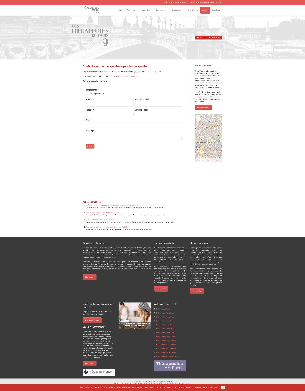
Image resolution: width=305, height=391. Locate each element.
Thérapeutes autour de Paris (167, 356)
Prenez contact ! (203, 108)
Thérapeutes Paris (163, 309)
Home (120, 10)
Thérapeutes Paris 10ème (166, 329)
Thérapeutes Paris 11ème (165, 333)
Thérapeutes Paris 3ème (165, 317)
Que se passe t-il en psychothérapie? (101, 220)
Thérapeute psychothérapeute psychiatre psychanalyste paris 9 (112, 205)
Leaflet (208, 159)
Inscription (216, 10)
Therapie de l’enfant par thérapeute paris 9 (103, 212)
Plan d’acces (193, 10)
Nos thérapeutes (178, 10)
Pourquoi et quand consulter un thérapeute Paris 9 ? (107, 227)
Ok (223, 387)
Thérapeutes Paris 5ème (165, 321)
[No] (302, 387)
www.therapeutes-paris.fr (92, 177)
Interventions (145, 10)
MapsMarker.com (201, 159)
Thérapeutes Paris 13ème (166, 337)
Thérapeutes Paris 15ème (166, 344)
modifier (216, 161)
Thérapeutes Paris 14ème (166, 340)
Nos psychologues (92, 320)
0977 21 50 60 (193, 2)
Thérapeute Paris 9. (152, 381)
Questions (131, 10)
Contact (205, 10)
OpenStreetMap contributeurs (204, 161)
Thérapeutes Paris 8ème (165, 325)
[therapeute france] (99, 372)
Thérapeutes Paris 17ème (166, 352)
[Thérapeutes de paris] (170, 366)
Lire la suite (89, 277)
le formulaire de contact (127, 76)
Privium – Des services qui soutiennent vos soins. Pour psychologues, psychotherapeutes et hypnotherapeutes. (152, 383)
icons (212, 159)
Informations (161, 10)
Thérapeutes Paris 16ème (166, 348)
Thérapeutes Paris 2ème (165, 313)
